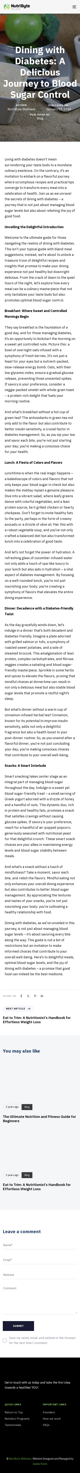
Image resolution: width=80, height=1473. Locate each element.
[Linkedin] (38, 1443)
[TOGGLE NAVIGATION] (64, 7)
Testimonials (13, 1425)
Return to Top (14, 1412)
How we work (52, 1418)
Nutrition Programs (17, 1418)
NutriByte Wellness (21, 109)
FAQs (46, 1425)
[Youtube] (9, 1443)
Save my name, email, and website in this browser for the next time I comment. (42, 1340)
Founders (49, 1412)
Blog (40, 118)
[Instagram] (23, 1443)
